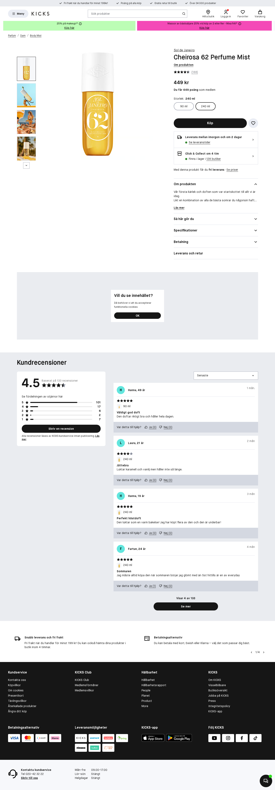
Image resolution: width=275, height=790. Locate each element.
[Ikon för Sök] (184, 13)
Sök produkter (100, 13)
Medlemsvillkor (84, 690)
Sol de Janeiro (184, 50)
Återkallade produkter (22, 706)
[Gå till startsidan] (40, 14)
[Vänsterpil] (251, 652)
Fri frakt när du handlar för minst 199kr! (86, 3)
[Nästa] (26, 165)
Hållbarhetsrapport (154, 685)
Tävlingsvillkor (17, 701)
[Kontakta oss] (266, 781)
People (146, 690)
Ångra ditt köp (17, 711)
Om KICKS (214, 680)
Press (212, 701)
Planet (146, 695)
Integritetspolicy (219, 706)
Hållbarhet (148, 680)
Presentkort (16, 695)
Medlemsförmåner (86, 685)
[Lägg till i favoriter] (253, 123)
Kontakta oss (17, 680)
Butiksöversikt (217, 690)
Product (147, 701)
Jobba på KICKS (218, 695)
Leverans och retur (188, 253)
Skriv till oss (29, 778)
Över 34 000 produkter (203, 3)
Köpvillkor (14, 685)
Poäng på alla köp (131, 3)
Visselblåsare (217, 685)
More (145, 706)
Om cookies (16, 690)
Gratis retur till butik (165, 3)
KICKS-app (215, 711)
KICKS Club (82, 680)
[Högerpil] (272, 26)
